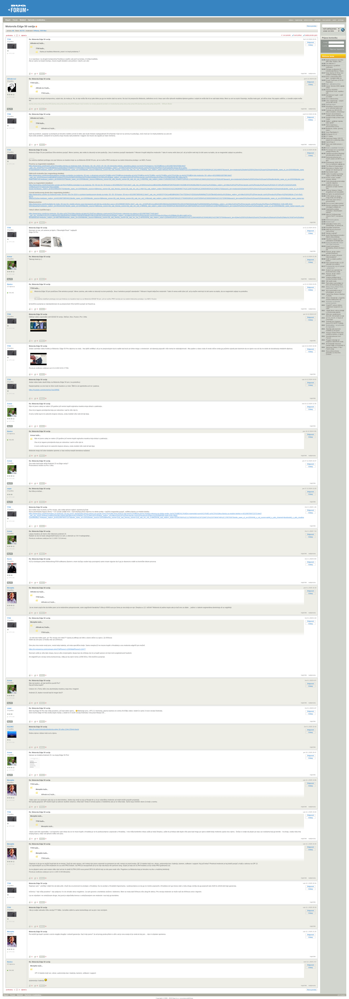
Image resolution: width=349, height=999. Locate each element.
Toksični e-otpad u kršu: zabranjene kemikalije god (334, 239)
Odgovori (310, 42)
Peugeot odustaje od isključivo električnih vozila (334, 340)
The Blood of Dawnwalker (334, 166)
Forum (15, 20)
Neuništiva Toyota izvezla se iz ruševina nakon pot (334, 107)
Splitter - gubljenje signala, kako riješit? (334, 122)
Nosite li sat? (330, 222)
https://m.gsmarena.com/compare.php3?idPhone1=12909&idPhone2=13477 (57, 649)
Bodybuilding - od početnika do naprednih (335, 326)
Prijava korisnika (329, 38)
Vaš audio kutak (331, 281)
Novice (10, 284)
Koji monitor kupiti (331, 172)
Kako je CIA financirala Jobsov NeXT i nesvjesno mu (334, 216)
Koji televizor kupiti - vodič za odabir (334, 95)
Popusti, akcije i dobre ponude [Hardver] (333, 252)
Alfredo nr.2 (11, 79)
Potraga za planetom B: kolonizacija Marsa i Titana (334, 70)
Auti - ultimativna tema (333, 84)
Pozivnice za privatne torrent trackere (333, 302)
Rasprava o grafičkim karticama (333, 66)
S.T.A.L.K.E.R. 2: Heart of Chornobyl (334, 318)
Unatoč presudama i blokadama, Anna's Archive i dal (335, 247)
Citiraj (310, 45)
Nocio (9, 559)
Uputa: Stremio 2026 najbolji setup (335, 86)
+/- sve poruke (286, 35)
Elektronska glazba (332, 220)
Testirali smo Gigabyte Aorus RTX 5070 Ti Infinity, (335, 322)
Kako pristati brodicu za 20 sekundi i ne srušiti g (335, 263)
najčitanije (317, 20)
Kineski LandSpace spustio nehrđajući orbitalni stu (335, 206)
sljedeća (24, 35)
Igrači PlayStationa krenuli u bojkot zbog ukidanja (335, 236)
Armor (10, 257)
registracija (298, 20)
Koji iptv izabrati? (331, 233)
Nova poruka (311, 26)
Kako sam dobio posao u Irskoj (334, 145)
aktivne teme (308, 20)
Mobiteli (23, 20)
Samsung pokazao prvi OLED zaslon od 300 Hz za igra (335, 158)
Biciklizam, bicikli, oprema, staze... (334, 129)
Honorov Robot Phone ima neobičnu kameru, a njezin (334, 333)
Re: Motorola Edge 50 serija (39, 39)
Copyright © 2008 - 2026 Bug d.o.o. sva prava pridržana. (174, 998)
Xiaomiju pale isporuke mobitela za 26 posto (333, 329)
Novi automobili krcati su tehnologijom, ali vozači (334, 291)
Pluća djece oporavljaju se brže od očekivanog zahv (334, 284)
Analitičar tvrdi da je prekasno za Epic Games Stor (334, 186)
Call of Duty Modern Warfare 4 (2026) (335, 295)
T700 (9, 39)
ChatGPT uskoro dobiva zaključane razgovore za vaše (334, 306)
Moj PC (9, 109)
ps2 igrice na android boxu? (335, 194)
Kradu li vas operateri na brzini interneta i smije (334, 270)
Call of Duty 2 (330, 142)
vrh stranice (341, 995)
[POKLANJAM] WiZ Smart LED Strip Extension (334, 243)
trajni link (304, 73)
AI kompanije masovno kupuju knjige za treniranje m (335, 344)
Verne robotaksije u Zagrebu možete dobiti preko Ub (335, 298)
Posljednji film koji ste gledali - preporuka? (335, 267)
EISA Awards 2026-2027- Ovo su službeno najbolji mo (335, 163)
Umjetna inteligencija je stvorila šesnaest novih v (334, 278)
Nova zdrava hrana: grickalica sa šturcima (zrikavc (333, 352)
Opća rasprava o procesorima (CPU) (332, 125)
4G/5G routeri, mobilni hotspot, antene (333, 178)
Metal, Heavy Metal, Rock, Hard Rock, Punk (334, 287)
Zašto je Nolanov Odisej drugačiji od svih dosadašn (335, 191)
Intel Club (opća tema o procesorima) (333, 200)
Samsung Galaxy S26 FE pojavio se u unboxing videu (335, 139)
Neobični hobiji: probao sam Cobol (335, 118)
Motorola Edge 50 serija (38, 150)
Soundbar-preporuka (333, 227)
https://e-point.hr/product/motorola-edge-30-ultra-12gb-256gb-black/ (54, 729)
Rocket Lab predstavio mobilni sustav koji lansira (334, 114)
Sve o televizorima (332, 99)
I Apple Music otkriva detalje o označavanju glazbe (335, 311)
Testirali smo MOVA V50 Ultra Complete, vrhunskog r (335, 111)
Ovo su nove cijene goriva (334, 203)
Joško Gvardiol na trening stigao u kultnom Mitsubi (334, 174)
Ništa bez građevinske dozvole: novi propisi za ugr (335, 315)
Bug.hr (8, 20)
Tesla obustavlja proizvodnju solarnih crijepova (335, 182)
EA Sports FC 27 (331, 134)
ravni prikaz (298, 35)
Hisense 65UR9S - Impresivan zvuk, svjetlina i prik (335, 91)
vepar (9, 489)
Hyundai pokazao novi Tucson (333, 337)
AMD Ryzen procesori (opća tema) (333, 230)
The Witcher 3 (330, 63)
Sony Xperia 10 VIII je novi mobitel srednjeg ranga (334, 73)
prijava (291, 20)
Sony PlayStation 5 (332, 132)
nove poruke (326, 20)
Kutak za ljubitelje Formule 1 (335, 148)
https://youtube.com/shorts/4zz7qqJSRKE (44, 390)
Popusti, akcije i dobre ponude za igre (333, 274)
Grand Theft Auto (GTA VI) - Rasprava (335, 81)
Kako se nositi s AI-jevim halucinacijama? (334, 256)
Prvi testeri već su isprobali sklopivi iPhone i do (335, 150)
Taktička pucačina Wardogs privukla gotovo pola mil (335, 154)
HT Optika (329, 136)
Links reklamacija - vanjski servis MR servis (334, 101)
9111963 (10, 727)
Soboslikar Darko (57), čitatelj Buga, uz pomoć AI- (334, 224)
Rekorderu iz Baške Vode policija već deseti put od (334, 169)
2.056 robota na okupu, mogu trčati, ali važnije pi (334, 196)
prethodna (9, 35)
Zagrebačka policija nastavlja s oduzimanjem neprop (334, 210)
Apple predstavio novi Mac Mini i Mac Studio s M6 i (334, 60)
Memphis (11, 588)
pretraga (341, 20)
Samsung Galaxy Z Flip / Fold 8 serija (334, 348)
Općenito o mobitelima (36, 20)
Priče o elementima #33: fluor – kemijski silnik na (334, 77)
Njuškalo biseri (331, 104)
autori (334, 20)
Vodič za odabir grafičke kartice (334, 259)
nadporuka (312, 73)
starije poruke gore (311, 35)
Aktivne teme (328, 56)
